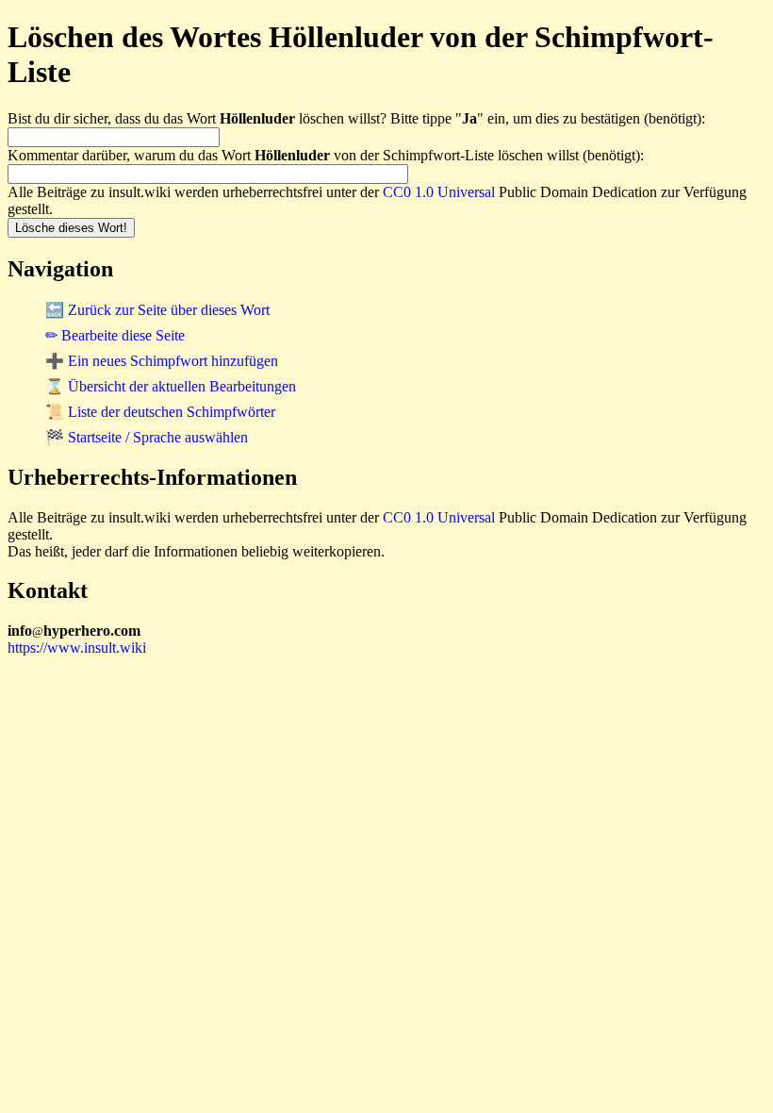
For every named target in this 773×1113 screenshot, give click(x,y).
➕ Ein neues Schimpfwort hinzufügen (161, 361)
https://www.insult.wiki (77, 648)
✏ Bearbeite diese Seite (115, 335)
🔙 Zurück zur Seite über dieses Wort (157, 310)
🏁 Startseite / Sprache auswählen (146, 437)
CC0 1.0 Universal (439, 192)
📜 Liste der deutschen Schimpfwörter (160, 412)
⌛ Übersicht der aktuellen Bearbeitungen (170, 386)
